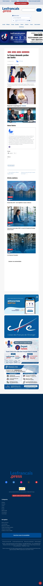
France (9, 52)
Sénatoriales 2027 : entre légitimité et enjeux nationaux (19, 202)
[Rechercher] (39, 10)
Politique (18, 52)
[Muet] (26, 20)
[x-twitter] (29, 482)
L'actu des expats (11, 165)
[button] (40, 583)
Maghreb (13, 52)
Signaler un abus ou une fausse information (21, 495)
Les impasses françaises (12, 255)
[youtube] (36, 482)
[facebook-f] (6, 482)
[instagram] (21, 482)
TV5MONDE (23, 105)
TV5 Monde (21, 61)
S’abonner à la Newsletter (21, 3)
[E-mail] (9, 147)
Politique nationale (25, 52)
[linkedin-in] (14, 482)
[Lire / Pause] (13, 20)
